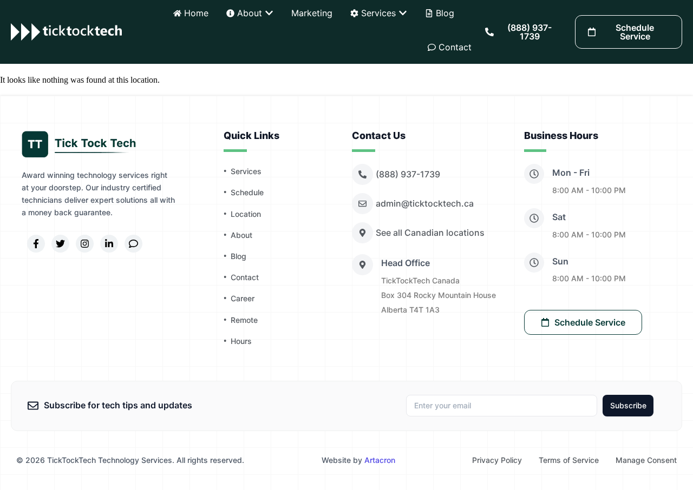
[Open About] (269, 12)
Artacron (379, 460)
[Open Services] (402, 12)
